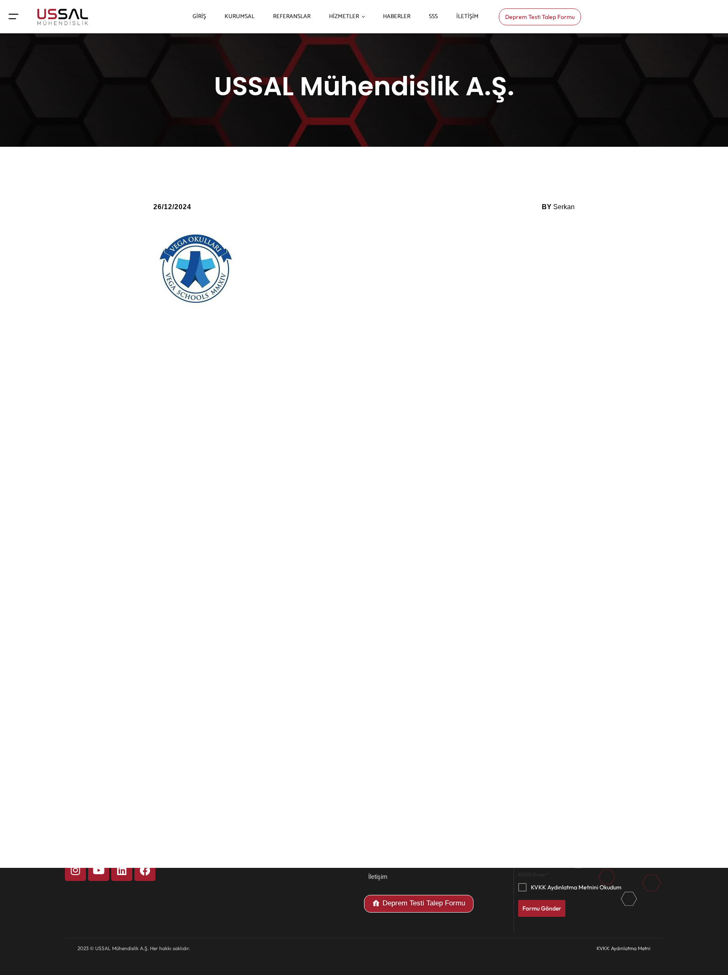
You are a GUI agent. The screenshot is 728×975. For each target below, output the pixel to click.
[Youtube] (98, 870)
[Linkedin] (121, 870)
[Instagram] (75, 870)
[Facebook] (144, 870)
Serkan (564, 206)
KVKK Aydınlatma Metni (623, 948)
